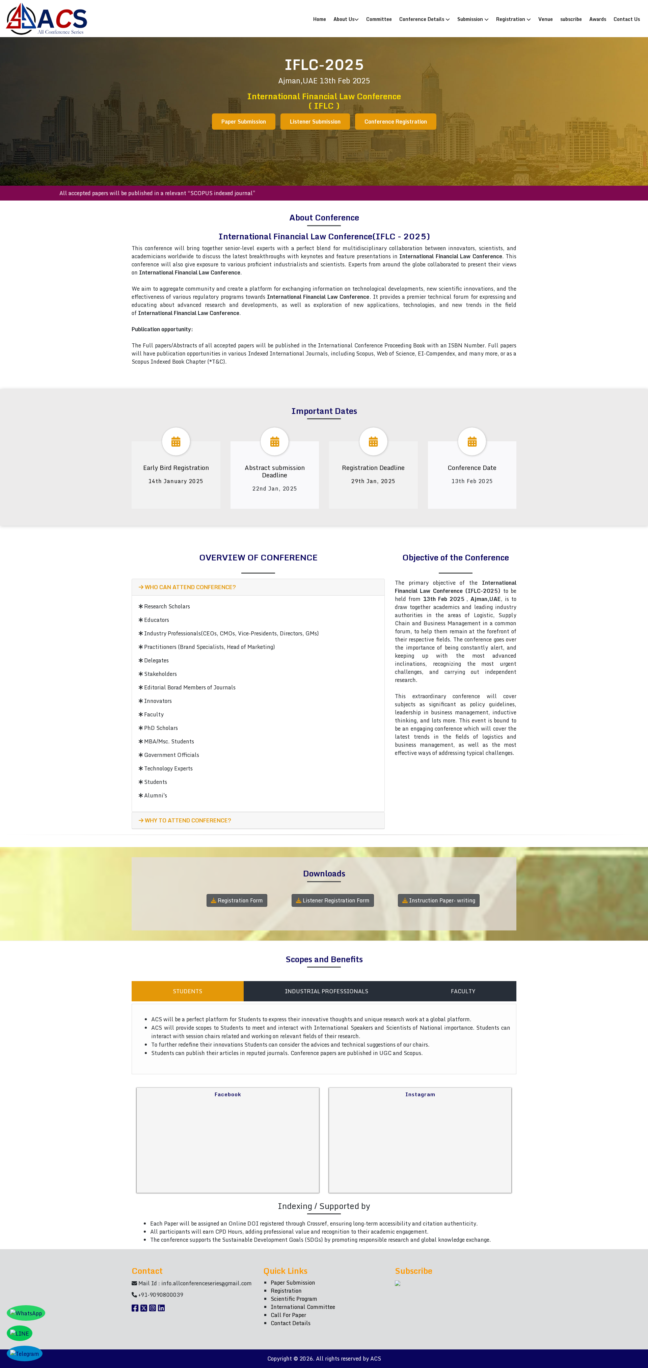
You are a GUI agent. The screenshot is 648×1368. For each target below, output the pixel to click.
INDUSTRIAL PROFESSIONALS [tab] (326, 991)
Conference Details (422, 19)
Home (321, 19)
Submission (470, 19)
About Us (343, 19)
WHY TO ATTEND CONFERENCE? (187, 820)
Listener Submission (315, 121)
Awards (597, 19)
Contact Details (290, 1323)
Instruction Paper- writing (441, 900)
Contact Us (627, 19)
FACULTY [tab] (463, 991)
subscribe (571, 19)
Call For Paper (288, 1315)
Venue (545, 19)
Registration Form (239, 900)
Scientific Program (294, 1298)
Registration (511, 19)
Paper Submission (243, 121)
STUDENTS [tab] (187, 991)
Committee (379, 19)
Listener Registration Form (335, 900)
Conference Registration (395, 121)
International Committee (303, 1307)
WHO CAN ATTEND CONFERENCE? (189, 587)
